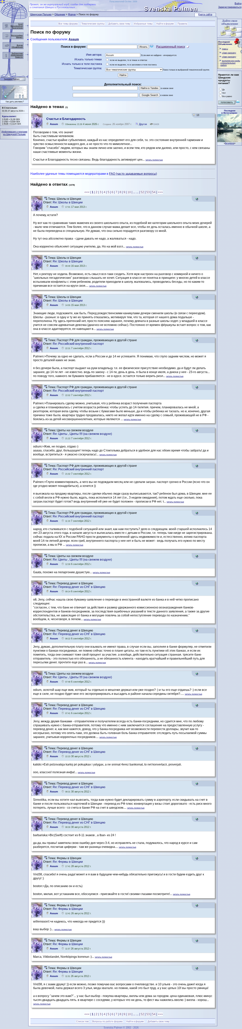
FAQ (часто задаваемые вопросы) (133, 173)
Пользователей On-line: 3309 (123, 1)
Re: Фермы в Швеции (68, 861)
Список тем (82, 1021)
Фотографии (17, 35)
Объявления (17, 47)
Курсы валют (9, 116)
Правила (182, 23)
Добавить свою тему (119, 23)
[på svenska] (2, 2)
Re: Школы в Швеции (68, 202)
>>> (160, 192)
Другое (143, 124)
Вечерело (229, 143)
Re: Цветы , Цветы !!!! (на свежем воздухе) (82, 433)
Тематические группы (93, 23)
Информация (17, 55)
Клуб (20, 24)
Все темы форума (68, 23)
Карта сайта (205, 14)
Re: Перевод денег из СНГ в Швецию (79, 586)
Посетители (17, 28)
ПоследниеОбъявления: (225, 43)
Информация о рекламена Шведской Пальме (14, 133)
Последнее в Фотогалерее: (229, 112)
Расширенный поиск (170, 46)
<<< (86, 192)
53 (148, 192)
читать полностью (154, 160)
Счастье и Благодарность (66, 118)
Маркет (19, 37)
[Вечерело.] (229, 141)
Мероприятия (17, 26)
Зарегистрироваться (229, 7)
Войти (238, 3)
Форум (72, 14)
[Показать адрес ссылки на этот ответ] (196, 199)
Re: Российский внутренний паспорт (78, 343)
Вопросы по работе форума (107, 1021)
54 (153, 192)
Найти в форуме (165, 23)
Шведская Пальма (40, 14)
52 (142, 192)
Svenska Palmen (11, 79)
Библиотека (17, 53)
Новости (19, 57)
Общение (59, 14)
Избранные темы (143, 23)
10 (129, 192)
